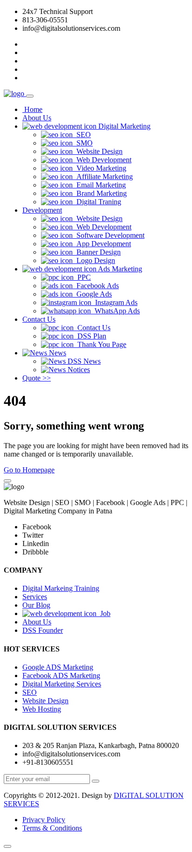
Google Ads (92, 294)
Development (42, 210)
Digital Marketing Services (61, 684)
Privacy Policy (43, 820)
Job (103, 613)
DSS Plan (90, 336)
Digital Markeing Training (60, 588)
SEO (82, 135)
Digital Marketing (123, 126)
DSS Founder (42, 630)
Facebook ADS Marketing (61, 675)
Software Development (108, 235)
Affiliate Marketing (103, 176)
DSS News (83, 361)
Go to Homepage (29, 470)
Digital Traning (97, 202)
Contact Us (38, 319)
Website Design (98, 151)
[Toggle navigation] (30, 96)
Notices (78, 370)
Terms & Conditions (52, 828)
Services (34, 597)
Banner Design (97, 252)
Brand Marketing (100, 193)
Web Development (102, 160)
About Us (36, 118)
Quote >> (36, 378)
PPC (82, 277)
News (56, 353)
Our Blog (36, 605)
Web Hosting (41, 709)
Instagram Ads (114, 302)
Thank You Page (100, 344)
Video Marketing (99, 168)
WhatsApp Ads (115, 311)
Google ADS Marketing (57, 667)
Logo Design (94, 260)
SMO (83, 143)
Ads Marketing (119, 269)
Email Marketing (99, 185)
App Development (102, 244)
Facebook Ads (96, 286)
